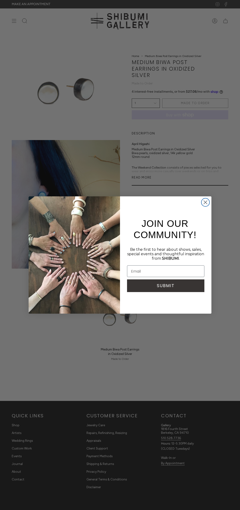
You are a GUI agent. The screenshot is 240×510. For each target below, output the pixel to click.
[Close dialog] (205, 202)
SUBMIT (166, 286)
